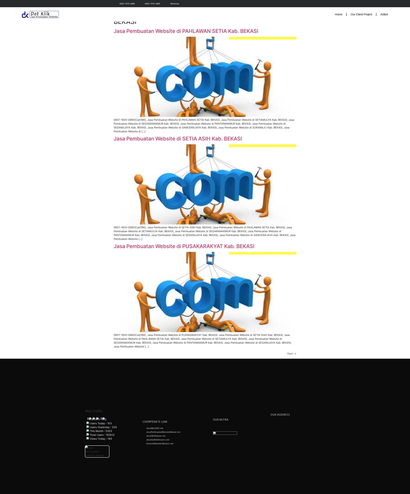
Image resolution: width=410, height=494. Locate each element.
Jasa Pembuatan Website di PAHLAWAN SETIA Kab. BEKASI (186, 31)
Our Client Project (361, 14)
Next (291, 353)
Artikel (384, 14)
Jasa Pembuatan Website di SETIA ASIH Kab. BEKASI (178, 138)
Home (338, 14)
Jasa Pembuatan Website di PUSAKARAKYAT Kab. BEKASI (184, 246)
